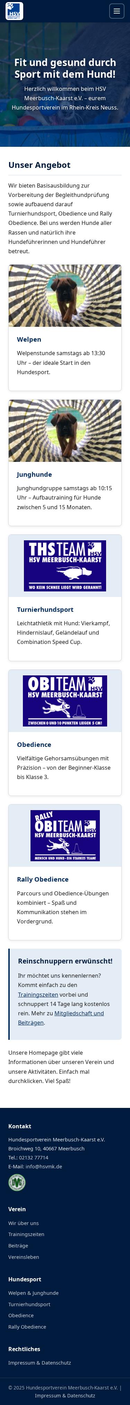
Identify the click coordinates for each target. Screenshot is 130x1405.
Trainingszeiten (38, 994)
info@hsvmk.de (44, 1166)
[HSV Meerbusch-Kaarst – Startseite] (14, 11)
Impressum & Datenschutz (39, 1362)
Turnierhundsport (45, 609)
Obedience (34, 744)
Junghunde (34, 474)
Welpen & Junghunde (33, 1293)
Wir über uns (23, 1223)
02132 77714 (33, 1157)
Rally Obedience (43, 879)
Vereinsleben (23, 1257)
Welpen (29, 339)
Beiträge (18, 1245)
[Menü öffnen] (116, 11)
